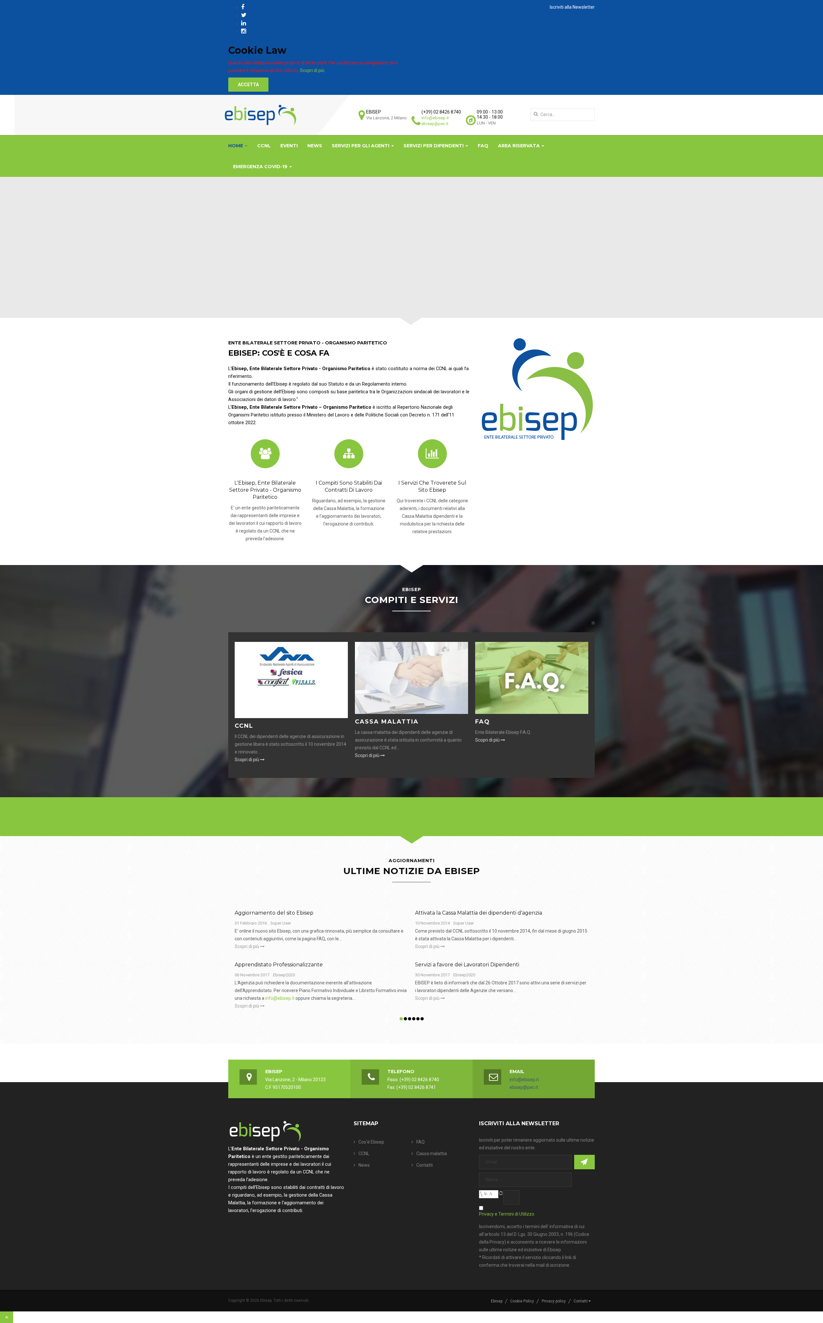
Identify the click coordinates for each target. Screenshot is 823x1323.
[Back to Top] (6, 1317)
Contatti (424, 1165)
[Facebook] (242, 7)
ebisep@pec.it (434, 123)
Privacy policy (554, 1301)
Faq (482, 721)
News (314, 146)
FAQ (483, 146)
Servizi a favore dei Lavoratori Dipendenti (467, 965)
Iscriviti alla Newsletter (572, 7)
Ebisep (496, 1301)
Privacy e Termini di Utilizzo (506, 1214)
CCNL (264, 146)
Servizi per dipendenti (434, 146)
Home (236, 146)
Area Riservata (519, 146)
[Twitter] (244, 15)
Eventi (289, 146)
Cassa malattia (387, 721)
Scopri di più (312, 70)
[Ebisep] (260, 115)
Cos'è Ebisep (371, 1142)
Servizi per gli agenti (361, 146)
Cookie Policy (522, 1301)
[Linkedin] (243, 23)
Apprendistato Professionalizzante (279, 965)
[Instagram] (243, 31)
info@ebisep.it (435, 117)
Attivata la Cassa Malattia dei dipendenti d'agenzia (478, 913)
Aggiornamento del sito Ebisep (274, 913)
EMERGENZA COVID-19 (261, 166)
